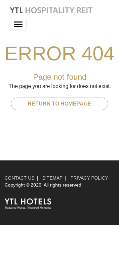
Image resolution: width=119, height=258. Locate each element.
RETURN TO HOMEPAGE (59, 104)
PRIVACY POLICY (89, 178)
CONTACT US (19, 178)
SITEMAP (52, 178)
